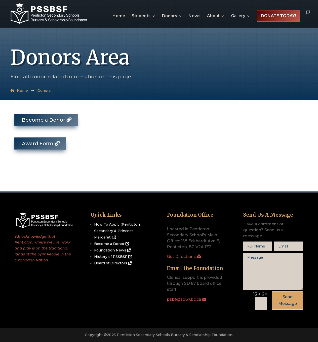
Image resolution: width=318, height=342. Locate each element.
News (194, 16)
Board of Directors (111, 263)
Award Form (37, 144)
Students (141, 16)
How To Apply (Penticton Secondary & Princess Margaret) (117, 231)
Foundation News (110, 250)
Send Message (287, 300)
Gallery (238, 16)
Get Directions (182, 256)
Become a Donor (43, 120)
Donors (169, 16)
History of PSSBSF (111, 256)
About (213, 16)
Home (119, 16)
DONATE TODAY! (278, 15)
